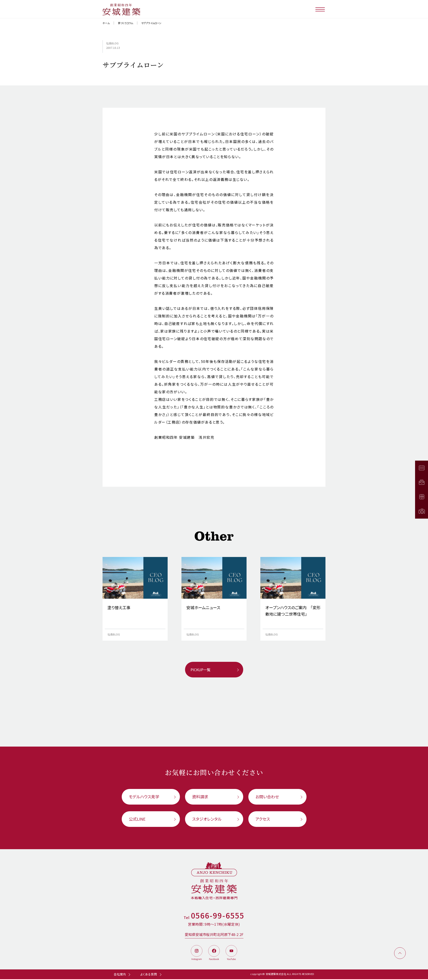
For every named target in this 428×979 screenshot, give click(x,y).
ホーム (106, 23)
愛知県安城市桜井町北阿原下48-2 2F (214, 934)
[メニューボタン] (320, 9)
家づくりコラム (125, 23)
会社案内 (120, 974)
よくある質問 (148, 974)
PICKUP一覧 (200, 669)
